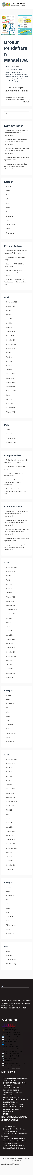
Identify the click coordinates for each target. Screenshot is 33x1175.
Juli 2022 (9, 353)
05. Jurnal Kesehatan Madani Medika (15, 1141)
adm (7, 66)
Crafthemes (17, 1160)
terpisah (19, 79)
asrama (8, 72)
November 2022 (11, 340)
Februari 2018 (10, 412)
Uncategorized (10, 233)
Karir (7, 212)
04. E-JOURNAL (8, 1085)
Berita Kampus (10, 195)
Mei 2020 (9, 399)
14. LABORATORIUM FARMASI (13, 1107)
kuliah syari (8, 76)
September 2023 (11, 302)
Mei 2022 (9, 361)
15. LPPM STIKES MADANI (12, 1109)
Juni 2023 (9, 315)
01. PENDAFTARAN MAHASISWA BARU (16, 1078)
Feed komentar (11, 438)
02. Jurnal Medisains (10, 1131)
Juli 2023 (9, 310)
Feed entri (9, 434)
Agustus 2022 (10, 348)
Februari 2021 (10, 382)
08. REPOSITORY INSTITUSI (12, 1092)
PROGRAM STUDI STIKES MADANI (15, 97)
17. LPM (6, 1114)
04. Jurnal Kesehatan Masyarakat (14, 1138)
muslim (19, 76)
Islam (7, 203)
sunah (6, 79)
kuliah (25, 74)
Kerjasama (9, 216)
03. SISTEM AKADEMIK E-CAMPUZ (14, 1083)
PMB (7, 220)
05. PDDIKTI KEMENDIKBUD (12, 1088)
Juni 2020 (9, 395)
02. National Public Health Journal (14, 1148)
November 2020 (11, 387)
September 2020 (11, 391)
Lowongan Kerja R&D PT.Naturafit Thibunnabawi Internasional (16, 133)
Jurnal (8, 208)
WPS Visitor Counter (14, 1068)
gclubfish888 (10, 148)
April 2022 (9, 365)
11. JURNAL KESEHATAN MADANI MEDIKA (17, 1100)
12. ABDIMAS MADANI (10, 1102)
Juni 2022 (9, 357)
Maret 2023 (9, 327)
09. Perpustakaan (8, 1095)
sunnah (11, 79)
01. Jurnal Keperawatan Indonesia (14, 1129)
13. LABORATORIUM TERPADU (13, 1104)
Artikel (8, 191)
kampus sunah (9, 74)
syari (15, 79)
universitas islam (10, 81)
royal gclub (9, 139)
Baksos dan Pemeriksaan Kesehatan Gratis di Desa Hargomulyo (13, 273)
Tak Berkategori (11, 224)
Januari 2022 (10, 378)
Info (7, 199)
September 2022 (11, 344)
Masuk (8, 430)
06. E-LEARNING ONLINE (11, 1090)
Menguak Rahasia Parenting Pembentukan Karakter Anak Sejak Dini (15, 282)
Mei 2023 (9, 319)
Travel (8, 229)
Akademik (9, 186)
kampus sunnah (18, 74)
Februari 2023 (10, 331)
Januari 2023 (10, 336)
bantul (13, 72)
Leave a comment (11, 69)
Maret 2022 (9, 370)
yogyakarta (18, 81)
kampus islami (19, 72)
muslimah (25, 76)
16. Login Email (8, 1112)
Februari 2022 (10, 374)
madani (14, 76)
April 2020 (9, 403)
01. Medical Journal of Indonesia (13, 1146)
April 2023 (9, 323)
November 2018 (11, 408)
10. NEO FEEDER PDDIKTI (11, 1097)
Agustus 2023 (10, 306)
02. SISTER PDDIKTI (10, 1080)
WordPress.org (11, 442)
